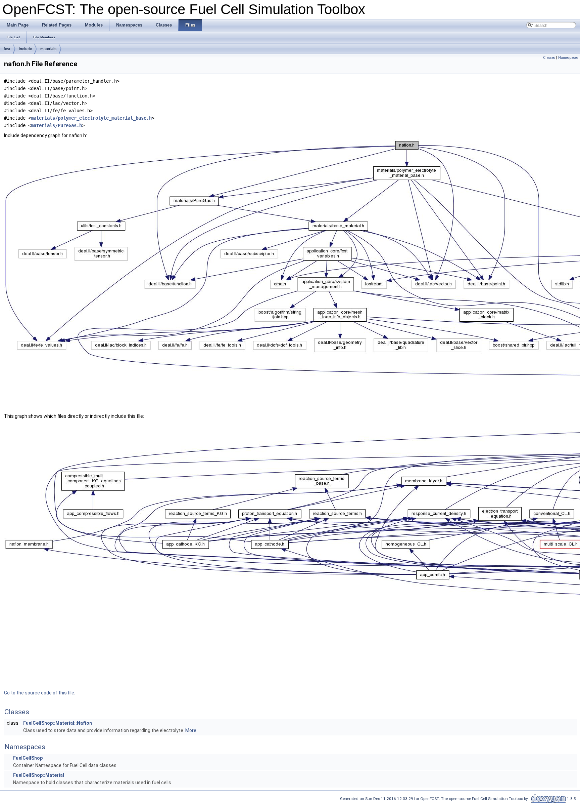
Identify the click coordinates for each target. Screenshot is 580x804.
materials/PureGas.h (56, 125)
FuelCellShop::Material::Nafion (57, 723)
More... (192, 730)
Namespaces (568, 57)
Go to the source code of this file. (39, 692)
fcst (7, 49)
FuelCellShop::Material (38, 775)
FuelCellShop (28, 758)
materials (48, 49)
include (25, 49)
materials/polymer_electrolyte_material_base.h (91, 118)
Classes (549, 57)
